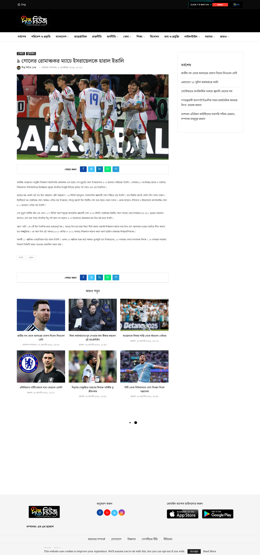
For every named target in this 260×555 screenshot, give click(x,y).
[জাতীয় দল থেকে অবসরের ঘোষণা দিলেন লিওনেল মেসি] (41, 315)
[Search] (243, 37)
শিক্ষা (139, 37)
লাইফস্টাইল (190, 37)
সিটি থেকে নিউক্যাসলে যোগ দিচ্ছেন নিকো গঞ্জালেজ (144, 389)
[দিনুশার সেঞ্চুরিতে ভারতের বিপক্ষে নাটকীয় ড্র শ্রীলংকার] (93, 366)
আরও (223, 37)
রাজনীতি (97, 37)
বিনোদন (154, 37)
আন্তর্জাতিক (80, 37)
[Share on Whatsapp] (107, 169)
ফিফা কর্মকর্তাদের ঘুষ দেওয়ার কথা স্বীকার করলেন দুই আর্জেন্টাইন (93, 338)
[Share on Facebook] (83, 169)
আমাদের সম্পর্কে (96, 539)
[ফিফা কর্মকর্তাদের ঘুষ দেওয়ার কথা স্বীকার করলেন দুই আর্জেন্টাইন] (93, 315)
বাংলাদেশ (61, 37)
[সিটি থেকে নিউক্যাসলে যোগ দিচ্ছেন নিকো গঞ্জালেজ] (144, 366)
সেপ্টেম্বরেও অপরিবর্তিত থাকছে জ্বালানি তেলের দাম (206, 91)
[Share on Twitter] (91, 169)
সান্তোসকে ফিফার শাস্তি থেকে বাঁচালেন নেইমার (144, 336)
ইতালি (21, 257)
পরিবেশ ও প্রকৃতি (40, 37)
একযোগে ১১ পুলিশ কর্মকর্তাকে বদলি (199, 82)
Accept (194, 551)
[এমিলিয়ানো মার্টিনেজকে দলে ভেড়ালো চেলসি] (41, 366)
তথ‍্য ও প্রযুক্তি (171, 37)
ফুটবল (31, 257)
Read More (209, 551)
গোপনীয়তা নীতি (150, 539)
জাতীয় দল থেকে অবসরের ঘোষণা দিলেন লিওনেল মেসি (41, 338)
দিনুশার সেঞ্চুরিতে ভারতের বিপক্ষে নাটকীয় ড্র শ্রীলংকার (93, 389)
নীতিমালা (168, 539)
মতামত (208, 37)
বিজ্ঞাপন (132, 539)
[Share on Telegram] (115, 169)
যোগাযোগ (116, 539)
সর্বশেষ (22, 37)
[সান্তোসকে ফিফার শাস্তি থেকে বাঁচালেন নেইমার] (144, 315)
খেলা (126, 37)
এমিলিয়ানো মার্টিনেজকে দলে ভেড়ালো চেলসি (41, 388)
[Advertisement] (130, 461)
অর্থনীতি (111, 37)
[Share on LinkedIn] (99, 169)
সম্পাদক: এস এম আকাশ (40, 527)
